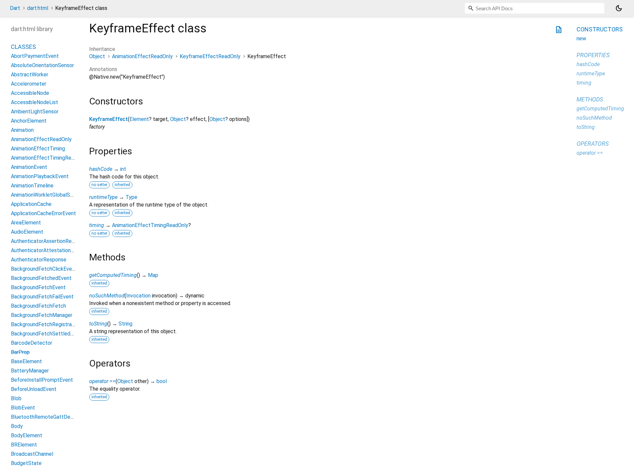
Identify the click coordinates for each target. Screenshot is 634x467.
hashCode (100, 169)
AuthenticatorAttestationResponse (52, 251)
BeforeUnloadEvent (33, 389)
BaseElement (26, 362)
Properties (593, 55)
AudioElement (27, 232)
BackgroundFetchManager (41, 315)
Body (17, 426)
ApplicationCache (31, 204)
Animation (22, 130)
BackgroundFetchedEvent (41, 278)
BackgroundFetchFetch (38, 306)
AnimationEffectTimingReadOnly (150, 225)
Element (139, 119)
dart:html (37, 8)
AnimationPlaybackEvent (40, 177)
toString (98, 324)
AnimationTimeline (32, 186)
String (125, 324)
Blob (16, 399)
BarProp (20, 352)
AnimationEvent (29, 167)
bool (162, 381)
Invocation (138, 295)
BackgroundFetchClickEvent (44, 269)
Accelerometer (28, 84)
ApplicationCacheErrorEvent (43, 214)
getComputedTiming (113, 275)
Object (97, 56)
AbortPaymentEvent (35, 56)
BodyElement (26, 436)
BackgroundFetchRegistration (46, 325)
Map (153, 275)
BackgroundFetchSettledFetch (47, 334)
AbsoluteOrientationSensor (42, 65)
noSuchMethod (106, 295)
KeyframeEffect (108, 119)
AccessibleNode (30, 93)
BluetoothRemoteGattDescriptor (49, 417)
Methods (590, 99)
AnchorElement (29, 121)
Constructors (600, 29)
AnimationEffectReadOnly (142, 56)
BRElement (24, 445)
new (581, 38)
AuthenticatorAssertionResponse (49, 241)
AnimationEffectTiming (38, 149)
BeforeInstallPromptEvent (42, 380)
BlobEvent (23, 408)
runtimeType (103, 197)
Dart (15, 8)
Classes (23, 47)
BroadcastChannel (32, 454)
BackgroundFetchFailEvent (42, 297)
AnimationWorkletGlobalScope (46, 195)
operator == (102, 381)
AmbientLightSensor (34, 112)
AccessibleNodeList (34, 102)
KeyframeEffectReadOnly (210, 56)
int (123, 169)
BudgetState (26, 463)
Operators (593, 143)
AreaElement (26, 223)
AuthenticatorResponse (38, 260)
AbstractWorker (29, 75)
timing (96, 225)
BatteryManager (30, 371)
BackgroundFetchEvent (38, 288)
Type (131, 197)
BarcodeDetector (31, 343)
